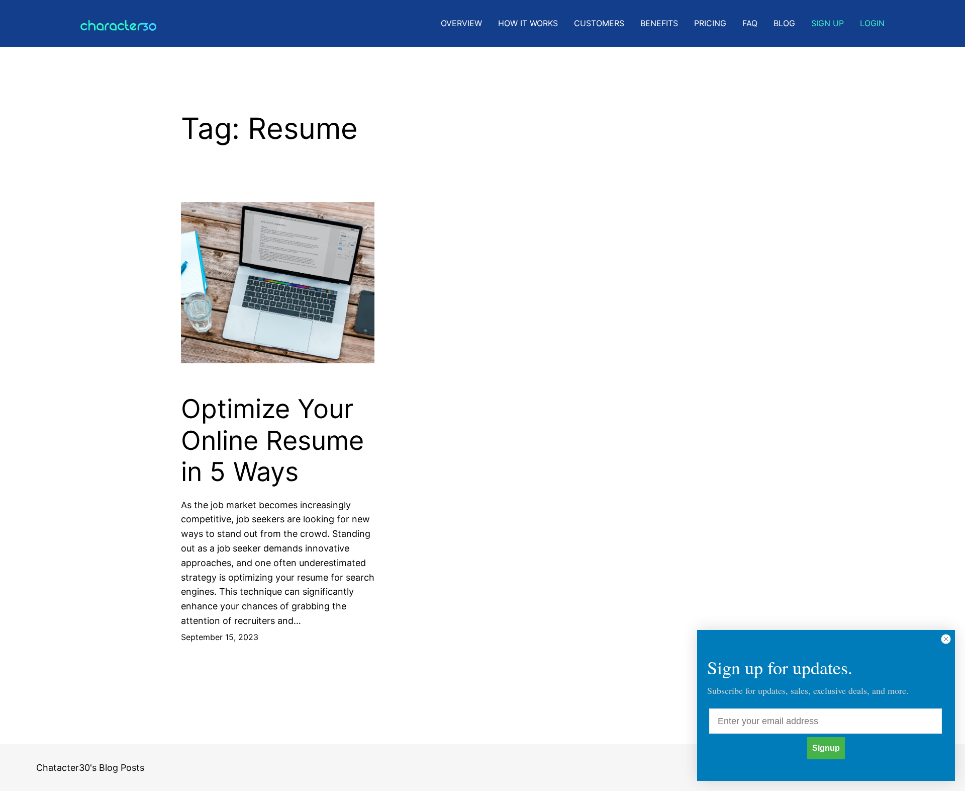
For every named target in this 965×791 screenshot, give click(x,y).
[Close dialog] (946, 639)
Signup (826, 748)
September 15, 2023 (219, 637)
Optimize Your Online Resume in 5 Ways (272, 440)
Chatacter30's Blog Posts (90, 767)
